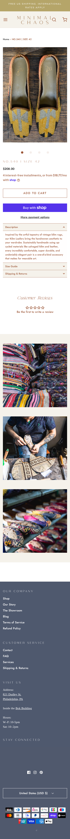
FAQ (6, 656)
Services (8, 662)
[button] (35, 94)
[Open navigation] (5, 19)
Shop (6, 598)
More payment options (35, 217)
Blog (6, 616)
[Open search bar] (54, 19)
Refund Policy (12, 628)
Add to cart (35, 193)
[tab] (35, 227)
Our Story (9, 604)
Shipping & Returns (15, 668)
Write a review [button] (35, 322)
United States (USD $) (34, 793)
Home (6, 39)
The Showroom (12, 610)
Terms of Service (13, 622)
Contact (7, 650)
